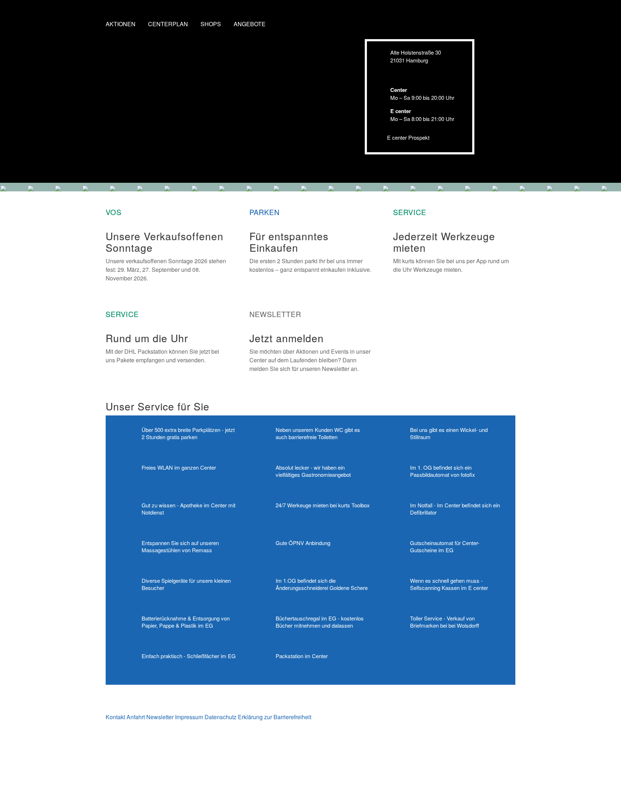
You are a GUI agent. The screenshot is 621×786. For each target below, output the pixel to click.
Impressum (189, 717)
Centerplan (168, 24)
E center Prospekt (408, 137)
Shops (211, 24)
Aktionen (120, 24)
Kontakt (115, 717)
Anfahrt (135, 717)
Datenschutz (220, 717)
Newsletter (160, 717)
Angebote (250, 24)
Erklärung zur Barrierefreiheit (274, 717)
